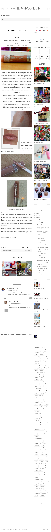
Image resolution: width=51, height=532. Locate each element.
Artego (36, 452)
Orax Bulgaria (38, 406)
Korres (36, 472)
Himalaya (41, 370)
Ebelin (36, 404)
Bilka (36, 363)
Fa (41, 361)
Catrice (41, 354)
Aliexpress (37, 450)
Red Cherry (37, 491)
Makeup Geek (37, 481)
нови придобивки (38, 347)
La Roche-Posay (38, 388)
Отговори (7, 298)
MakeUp (42, 53)
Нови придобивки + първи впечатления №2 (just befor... (42, 233)
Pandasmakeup (13, 301)
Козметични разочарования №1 (41, 161)
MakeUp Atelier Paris (39, 479)
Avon (43, 352)
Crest (36, 427)
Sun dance (44, 493)
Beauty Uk (44, 422)
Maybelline (44, 359)
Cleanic (41, 461)
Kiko (36, 434)
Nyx (45, 361)
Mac (40, 363)
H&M (36, 370)
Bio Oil (36, 459)
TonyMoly (42, 495)
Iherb (41, 404)
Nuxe (46, 440)
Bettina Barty (42, 456)
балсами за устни (38, 447)
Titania (36, 495)
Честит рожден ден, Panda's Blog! (41, 123)
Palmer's (36, 486)
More (35, 32)
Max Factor (37, 359)
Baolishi (36, 454)
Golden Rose (42, 356)
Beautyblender (44, 454)
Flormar (37, 352)
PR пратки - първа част (39, 288)
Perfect (36, 488)
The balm (37, 368)
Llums (42, 475)
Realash (36, 390)
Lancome (37, 475)
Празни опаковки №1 (41, 244)
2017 (37, 215)
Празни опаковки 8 (45, 314)
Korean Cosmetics (38, 470)
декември (39, 222)
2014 (37, 221)
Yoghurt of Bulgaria (39, 395)
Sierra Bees (43, 390)
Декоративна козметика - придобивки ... (6, 273)
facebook (37, 53)
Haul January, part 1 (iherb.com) (40, 180)
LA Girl (42, 472)
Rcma (42, 488)
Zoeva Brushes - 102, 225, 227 (43, 260)
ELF (46, 368)
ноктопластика (38, 497)
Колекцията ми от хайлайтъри (40, 199)
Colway (43, 425)
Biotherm (42, 459)
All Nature (37, 422)
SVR (44, 443)
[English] (36, 30)
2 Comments (5, 247)
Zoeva (36, 397)
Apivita (43, 450)
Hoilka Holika (42, 465)
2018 (37, 213)
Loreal (41, 372)
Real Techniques (38, 443)
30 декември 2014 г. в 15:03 (15, 303)
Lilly (45, 388)
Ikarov (36, 468)
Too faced (37, 445)
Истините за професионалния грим (41, 299)
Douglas (42, 463)
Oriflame (37, 365)
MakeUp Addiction (38, 438)
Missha (36, 484)
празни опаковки (38, 381)
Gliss (36, 386)
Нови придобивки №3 (39, 104)
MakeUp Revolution (39, 440)
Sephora (41, 409)
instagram (47, 53)
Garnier (43, 431)
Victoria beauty (38, 413)
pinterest (37, 58)
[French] (39, 30)
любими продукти (39, 400)
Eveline (43, 384)
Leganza (36, 436)
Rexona (36, 374)
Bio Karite (37, 425)
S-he (36, 409)
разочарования (38, 420)
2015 (37, 219)
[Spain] (47, 30)
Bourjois (37, 361)
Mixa (42, 377)
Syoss (42, 374)
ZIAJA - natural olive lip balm (42, 247)
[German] (43, 30)
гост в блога (37, 418)
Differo (36, 463)
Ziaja (41, 379)
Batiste (36, 402)
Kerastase (42, 468)
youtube (47, 58)
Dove (42, 368)
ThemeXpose (13, 529)
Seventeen (16, 27)
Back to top (46, 529)
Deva (47, 461)
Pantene (42, 486)
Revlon (42, 365)
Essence (42, 349)
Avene (42, 452)
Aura (46, 400)
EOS (35, 465)
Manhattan (45, 481)
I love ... (41, 386)
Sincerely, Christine (13, 288)
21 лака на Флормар (38, 142)
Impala (46, 404)
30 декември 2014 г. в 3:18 (12, 290)
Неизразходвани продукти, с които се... (24, 274)
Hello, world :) (39, 274)
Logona (36, 477)
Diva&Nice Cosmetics (39, 429)
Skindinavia (37, 493)
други (36, 349)
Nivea (36, 356)
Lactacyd (41, 434)
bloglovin (42, 58)
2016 (37, 217)
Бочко (43, 445)
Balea (36, 354)
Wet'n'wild (42, 393)
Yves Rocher (37, 415)
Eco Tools (37, 431)
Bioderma (37, 384)
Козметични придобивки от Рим (41, 309)
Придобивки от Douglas (39, 326)
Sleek (36, 393)
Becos (36, 456)
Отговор (30, 297)
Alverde (36, 377)
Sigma (43, 491)
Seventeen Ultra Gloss (41, 257)
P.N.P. (41, 484)
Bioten (42, 402)
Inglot (36, 372)
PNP (44, 406)
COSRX (36, 461)
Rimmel (36, 379)
